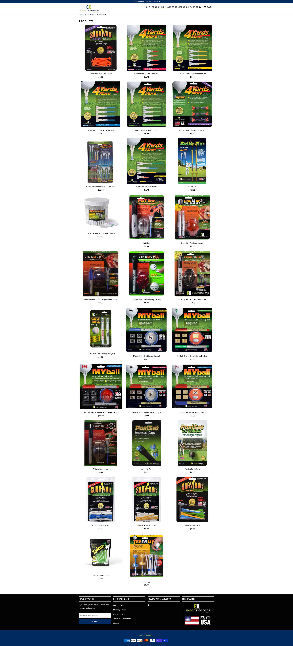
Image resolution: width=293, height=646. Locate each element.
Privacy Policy (119, 614)
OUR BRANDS (159, 7)
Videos (181, 7)
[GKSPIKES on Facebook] (149, 605)
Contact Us (192, 7)
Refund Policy (118, 605)
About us (172, 7)
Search (116, 623)
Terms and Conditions (122, 619)
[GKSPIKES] (89, 9)
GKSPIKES (149, 635)
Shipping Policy (119, 610)
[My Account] (200, 7)
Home (147, 7)
